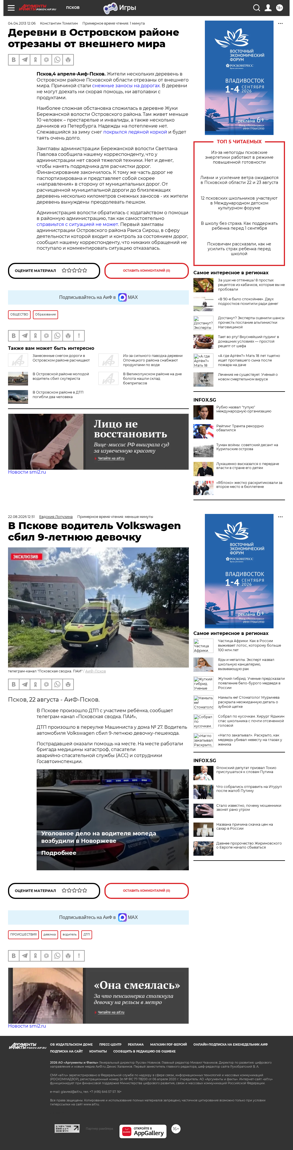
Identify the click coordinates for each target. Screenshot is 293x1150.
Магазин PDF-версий (168, 1044)
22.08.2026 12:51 (21, 517)
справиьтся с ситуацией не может (77, 224)
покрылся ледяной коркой (135, 132)
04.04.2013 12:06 (21, 23)
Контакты (98, 1051)
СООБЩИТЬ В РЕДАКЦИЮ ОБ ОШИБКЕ (144, 1051)
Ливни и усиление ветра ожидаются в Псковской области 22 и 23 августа (239, 180)
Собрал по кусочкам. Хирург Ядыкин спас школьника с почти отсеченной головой (251, 721)
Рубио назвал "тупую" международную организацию (243, 409)
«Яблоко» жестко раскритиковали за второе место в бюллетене (249, 485)
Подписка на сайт (66, 1051)
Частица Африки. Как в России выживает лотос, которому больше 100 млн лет (249, 645)
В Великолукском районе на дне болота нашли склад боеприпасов (152, 378)
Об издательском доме (71, 1044)
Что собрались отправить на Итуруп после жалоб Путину (249, 789)
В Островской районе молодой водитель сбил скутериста (61, 376)
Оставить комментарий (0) (146, 271)
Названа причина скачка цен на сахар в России (244, 827)
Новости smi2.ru (27, 472)
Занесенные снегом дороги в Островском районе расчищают (61, 357)
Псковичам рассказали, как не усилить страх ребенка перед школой (239, 249)
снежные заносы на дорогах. (126, 85)
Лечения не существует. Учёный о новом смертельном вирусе (248, 376)
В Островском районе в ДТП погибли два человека (58, 394)
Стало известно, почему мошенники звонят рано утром (248, 808)
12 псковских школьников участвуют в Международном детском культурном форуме (239, 203)
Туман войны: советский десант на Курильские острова (247, 447)
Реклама (136, 1044)
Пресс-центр (110, 1044)
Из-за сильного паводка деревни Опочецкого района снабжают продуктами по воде (153, 360)
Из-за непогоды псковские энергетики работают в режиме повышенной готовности (239, 157)
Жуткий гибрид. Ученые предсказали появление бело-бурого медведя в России (251, 683)
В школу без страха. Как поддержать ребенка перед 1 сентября (239, 226)
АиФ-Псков (95, 671)
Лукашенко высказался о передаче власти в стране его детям (247, 466)
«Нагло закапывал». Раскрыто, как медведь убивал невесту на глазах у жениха (250, 739)
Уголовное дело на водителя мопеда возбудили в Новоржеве (98, 837)
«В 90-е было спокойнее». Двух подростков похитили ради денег (248, 301)
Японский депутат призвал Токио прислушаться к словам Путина (246, 770)
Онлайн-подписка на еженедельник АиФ (230, 1044)
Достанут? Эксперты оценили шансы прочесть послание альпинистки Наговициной (251, 322)
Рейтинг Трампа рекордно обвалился (240, 428)
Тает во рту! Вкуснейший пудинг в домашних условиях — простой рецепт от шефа (248, 341)
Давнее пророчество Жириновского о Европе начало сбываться (249, 845)
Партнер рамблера (99, 1128)
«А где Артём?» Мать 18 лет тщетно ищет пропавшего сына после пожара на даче (249, 360)
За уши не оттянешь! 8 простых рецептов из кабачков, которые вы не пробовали (251, 284)
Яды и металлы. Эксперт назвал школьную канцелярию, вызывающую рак (246, 664)
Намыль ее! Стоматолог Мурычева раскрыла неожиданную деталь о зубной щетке (249, 702)
